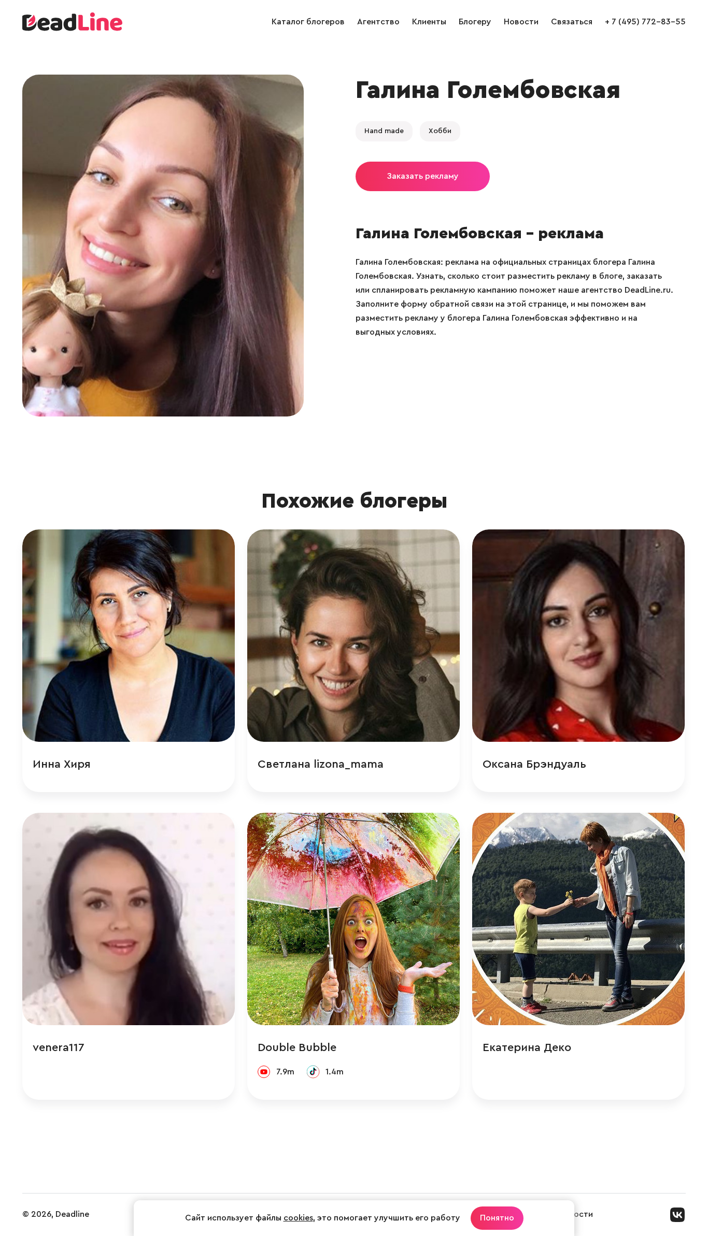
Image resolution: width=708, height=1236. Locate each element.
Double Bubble (297, 1047)
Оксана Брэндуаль (534, 764)
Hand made (384, 131)
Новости (521, 22)
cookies (298, 1218)
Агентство (378, 22)
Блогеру (475, 22)
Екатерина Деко (527, 1047)
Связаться (571, 22)
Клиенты (429, 22)
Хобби (440, 131)
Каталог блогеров (308, 22)
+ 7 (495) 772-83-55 (645, 22)
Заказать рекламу (423, 176)
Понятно (497, 1218)
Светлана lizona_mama (321, 764)
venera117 (58, 1047)
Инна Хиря (62, 764)
